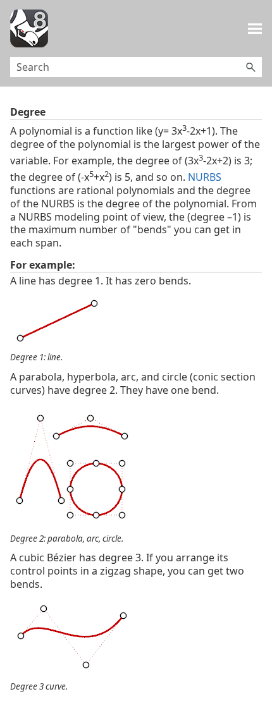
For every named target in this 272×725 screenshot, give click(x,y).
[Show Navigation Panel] (255, 28)
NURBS (204, 177)
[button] (250, 67)
